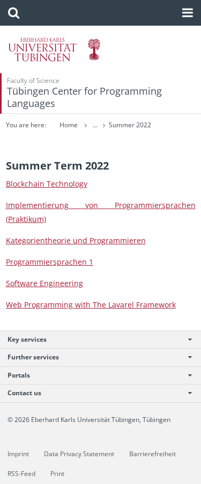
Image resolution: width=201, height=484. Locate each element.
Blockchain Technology (46, 184)
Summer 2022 (130, 124)
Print (57, 473)
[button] (13, 13)
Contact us (24, 392)
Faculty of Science (33, 80)
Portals (19, 375)
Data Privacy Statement (79, 453)
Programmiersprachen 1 (49, 262)
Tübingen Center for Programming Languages (84, 97)
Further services (33, 357)
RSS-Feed (21, 473)
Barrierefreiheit (152, 453)
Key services (27, 339)
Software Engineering (44, 283)
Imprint (18, 453)
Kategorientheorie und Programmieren (76, 240)
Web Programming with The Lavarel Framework (91, 304)
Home (68, 124)
